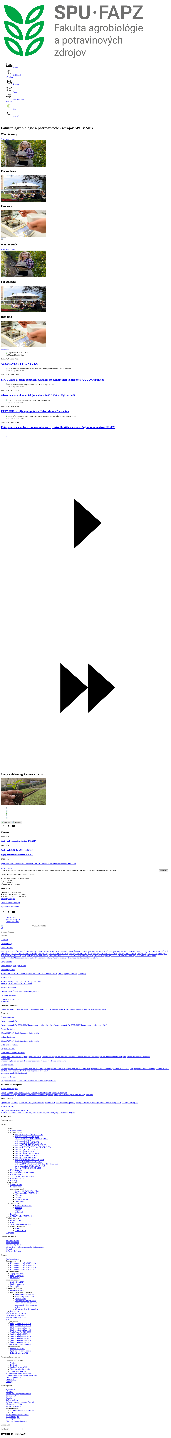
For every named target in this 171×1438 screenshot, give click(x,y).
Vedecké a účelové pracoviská (29, 991)
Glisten (3, 1093)
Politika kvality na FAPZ (46, 1081)
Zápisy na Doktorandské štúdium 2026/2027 (18, 841)
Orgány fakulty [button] (6, 962)
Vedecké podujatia (31, 1113)
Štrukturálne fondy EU (22, 1093)
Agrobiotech (5, 1103)
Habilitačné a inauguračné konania (31, 1103)
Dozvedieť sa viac (123, 870)
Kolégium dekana (19, 966)
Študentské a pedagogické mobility (14, 1095)
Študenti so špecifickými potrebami (14, 1073)
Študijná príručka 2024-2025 (33, 1069)
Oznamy (61, 974)
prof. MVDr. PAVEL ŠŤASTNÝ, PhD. (29, 1160)
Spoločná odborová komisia (27, 1081)
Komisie (4, 984)
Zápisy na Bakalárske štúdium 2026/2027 (17, 850)
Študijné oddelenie (8, 1017)
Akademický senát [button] (8, 970)
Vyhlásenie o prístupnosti (10, 907)
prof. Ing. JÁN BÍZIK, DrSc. (152, 954)
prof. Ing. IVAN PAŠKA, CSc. (129, 954)
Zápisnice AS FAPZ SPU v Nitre (37, 974)
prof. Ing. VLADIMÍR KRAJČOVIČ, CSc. (31, 1145)
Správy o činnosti (70, 974)
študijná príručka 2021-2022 (97, 1069)
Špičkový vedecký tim (130, 1103)
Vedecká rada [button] (6, 978)
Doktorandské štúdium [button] (9, 1045)
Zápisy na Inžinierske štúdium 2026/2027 (17, 855)
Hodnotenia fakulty (45, 958)
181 (7, 440)
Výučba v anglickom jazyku (11, 1061)
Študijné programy (21, 1033)
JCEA (27, 1110)
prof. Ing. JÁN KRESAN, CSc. (80, 954)
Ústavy (15, 991)
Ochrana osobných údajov (10, 903)
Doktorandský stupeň (36, 1009)
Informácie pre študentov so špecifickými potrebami (64, 1009)
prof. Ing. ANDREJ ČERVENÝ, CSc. (15, 952)
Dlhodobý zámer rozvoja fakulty (25, 958)
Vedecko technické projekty (41, 1093)
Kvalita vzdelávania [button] (8, 1077)
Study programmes (8, 139)
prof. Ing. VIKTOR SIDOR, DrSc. (55, 954)
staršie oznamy (6, 868)
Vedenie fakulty (6, 966)
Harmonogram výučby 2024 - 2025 (40, 1025)
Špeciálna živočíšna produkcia (109, 1057)
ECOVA (4, 999)
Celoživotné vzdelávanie (31, 1061)
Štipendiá (86, 1009)
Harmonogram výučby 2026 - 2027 (93, 1025)
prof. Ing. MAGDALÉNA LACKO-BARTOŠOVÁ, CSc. (76, 956)
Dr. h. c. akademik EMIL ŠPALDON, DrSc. (71, 952)
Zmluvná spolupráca (66, 1095)
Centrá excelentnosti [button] (8, 995)
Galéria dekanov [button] (7, 948)
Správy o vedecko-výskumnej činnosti (90, 1103)
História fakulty (6, 944)
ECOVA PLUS (13, 999)
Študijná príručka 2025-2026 (11, 1069)
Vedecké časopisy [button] (7, 1107)
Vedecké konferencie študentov (12, 1113)
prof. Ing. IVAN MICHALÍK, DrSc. (40, 956)
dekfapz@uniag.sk (8, 899)
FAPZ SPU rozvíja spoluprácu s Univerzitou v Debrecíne (35, 411)
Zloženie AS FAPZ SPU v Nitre (13, 974)
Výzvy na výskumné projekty (64, 1113)
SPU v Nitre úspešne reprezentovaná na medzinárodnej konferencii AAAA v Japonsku (52, 379)
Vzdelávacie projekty (59, 1093)
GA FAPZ (14, 1103)
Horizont (10, 1093)
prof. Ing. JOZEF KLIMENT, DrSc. (126, 952)
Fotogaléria (5, 1001)
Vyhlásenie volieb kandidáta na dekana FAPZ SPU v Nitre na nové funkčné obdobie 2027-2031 (38, 864)
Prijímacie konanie (8, 1049)
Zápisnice (53, 974)
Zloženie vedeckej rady (9, 981)
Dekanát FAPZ (6, 991)
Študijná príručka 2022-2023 (76, 1069)
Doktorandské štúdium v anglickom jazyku (43, 1095)
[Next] (88, 605)
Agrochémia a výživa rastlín (11, 1057)
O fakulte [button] (4, 940)
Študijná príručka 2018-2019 (20, 1338)
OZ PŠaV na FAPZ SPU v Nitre (20, 984)
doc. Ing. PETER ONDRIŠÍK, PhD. (142, 956)
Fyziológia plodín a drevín (31, 1057)
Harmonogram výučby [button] (9, 1021)
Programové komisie (8, 1081)
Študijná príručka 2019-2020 (140, 1069)
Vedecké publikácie (45, 1113)
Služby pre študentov (98, 1009)
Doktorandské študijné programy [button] (13, 1053)
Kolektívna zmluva (84, 958)
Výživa (123, 1057)
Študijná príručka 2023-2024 (54, 1069)
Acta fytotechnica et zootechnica (13, 1110)
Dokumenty (82, 974)
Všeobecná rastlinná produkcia (86, 1057)
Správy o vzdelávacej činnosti (51, 1061)
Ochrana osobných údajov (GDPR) (17, 926)
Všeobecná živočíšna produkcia (138, 1057)
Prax (64, 1061)
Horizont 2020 (50, 1103)
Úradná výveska (7, 958)
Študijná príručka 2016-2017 (37, 1071)
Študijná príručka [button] (7, 1065)
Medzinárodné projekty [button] (9, 1089)
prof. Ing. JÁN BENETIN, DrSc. (104, 954)
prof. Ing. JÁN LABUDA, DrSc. (42, 952)
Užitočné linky (79, 1095)
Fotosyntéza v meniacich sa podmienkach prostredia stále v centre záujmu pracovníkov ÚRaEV (58, 427)
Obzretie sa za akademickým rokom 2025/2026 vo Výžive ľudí (38, 395)
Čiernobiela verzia (12, 922)
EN (2, 122)
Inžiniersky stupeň (21, 1009)
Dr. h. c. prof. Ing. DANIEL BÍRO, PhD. (113, 956)
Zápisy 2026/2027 (7, 1033)
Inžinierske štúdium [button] (8, 1037)
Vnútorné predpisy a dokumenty (64, 958)
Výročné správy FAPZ (112, 1103)
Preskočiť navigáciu (13, 920)
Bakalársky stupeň (7, 1009)
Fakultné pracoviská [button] (8, 988)
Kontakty (94, 958)
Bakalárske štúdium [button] (8, 1029)
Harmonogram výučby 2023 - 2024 (14, 1025)
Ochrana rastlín (47, 1057)
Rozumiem (163, 870)
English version (11, 917)
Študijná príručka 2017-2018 (15, 1071)
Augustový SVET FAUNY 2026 (19, 363)
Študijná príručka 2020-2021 (118, 1069)
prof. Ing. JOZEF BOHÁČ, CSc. (100, 952)
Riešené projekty (69, 1103)
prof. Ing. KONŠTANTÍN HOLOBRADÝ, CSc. (23, 954)
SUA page (5, 349)
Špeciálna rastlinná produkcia (64, 1057)
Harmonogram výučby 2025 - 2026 (67, 1025)
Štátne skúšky (34, 1033)
